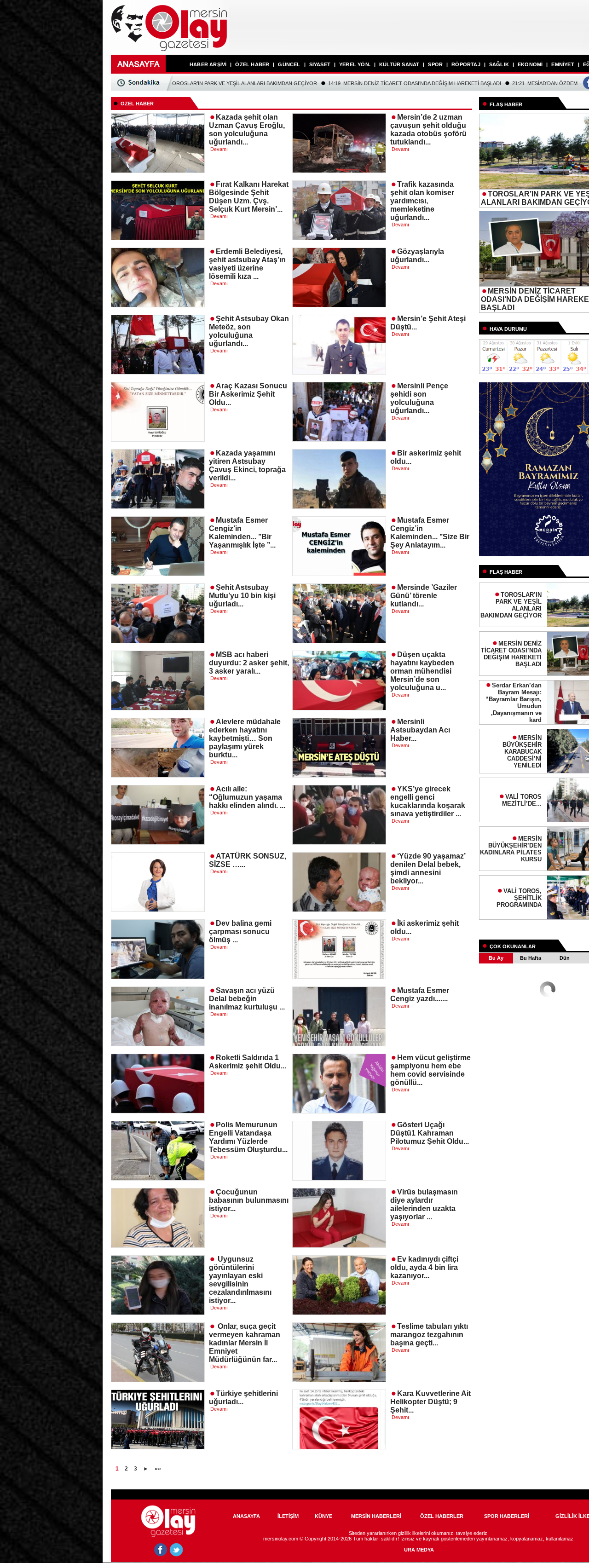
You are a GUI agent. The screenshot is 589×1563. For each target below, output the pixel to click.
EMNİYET (562, 64)
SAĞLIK (499, 64)
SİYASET (319, 64)
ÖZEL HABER (252, 64)
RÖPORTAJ (465, 64)
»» (158, 1468)
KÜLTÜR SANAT (399, 64)
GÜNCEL (289, 64)
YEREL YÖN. (354, 64)
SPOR (435, 64)
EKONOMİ (530, 64)
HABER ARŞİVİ (208, 64)
